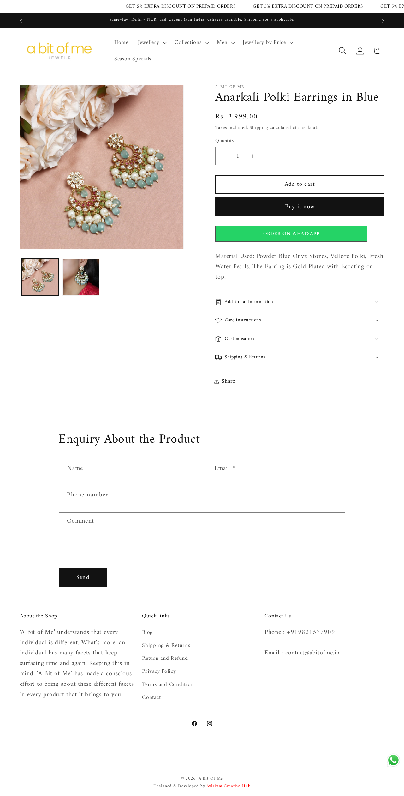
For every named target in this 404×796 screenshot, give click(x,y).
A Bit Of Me (211, 778)
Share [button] (228, 381)
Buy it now (300, 207)
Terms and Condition (168, 685)
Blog (147, 632)
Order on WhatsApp (291, 233)
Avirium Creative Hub (228, 786)
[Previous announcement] (21, 20)
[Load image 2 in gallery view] (80, 277)
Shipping (259, 128)
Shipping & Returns (166, 645)
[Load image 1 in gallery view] (40, 277)
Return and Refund (165, 658)
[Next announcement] (383, 20)
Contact (151, 697)
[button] (151, 42)
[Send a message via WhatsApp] (393, 760)
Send (82, 577)
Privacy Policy (159, 671)
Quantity (224, 141)
